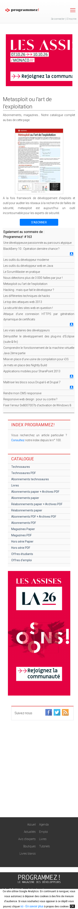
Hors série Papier (22, 541)
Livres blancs (28, 853)
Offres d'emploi (21, 560)
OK (72, 906)
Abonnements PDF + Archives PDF (33, 516)
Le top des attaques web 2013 (22, 302)
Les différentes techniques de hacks (26, 296)
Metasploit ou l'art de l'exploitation (25, 283)
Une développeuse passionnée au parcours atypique (37, 242)
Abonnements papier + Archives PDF (35, 491)
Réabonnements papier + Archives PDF (36, 504)
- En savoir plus (33, 906)
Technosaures (20, 466)
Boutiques (29, 846)
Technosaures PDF (23, 473)
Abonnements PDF (23, 522)
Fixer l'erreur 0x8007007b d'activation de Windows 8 (37, 405)
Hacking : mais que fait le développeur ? (28, 290)
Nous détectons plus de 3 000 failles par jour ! (33, 277)
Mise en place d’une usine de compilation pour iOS (36, 359)
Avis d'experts (27, 839)
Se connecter (57, 18)
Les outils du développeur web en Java (28, 265)
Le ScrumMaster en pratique (21, 271)
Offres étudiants (22, 554)
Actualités (30, 831)
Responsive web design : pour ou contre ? (30, 399)
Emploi (43, 831)
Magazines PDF (21, 535)
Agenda (44, 824)
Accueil (31, 824)
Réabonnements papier (26, 510)
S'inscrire (71, 18)
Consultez (18, 440)
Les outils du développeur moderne (26, 259)
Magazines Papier (23, 529)
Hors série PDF (20, 547)
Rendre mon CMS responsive (22, 393)
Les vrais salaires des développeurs (26, 330)
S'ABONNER (39, 222)
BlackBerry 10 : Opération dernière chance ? (31, 248)
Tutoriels (44, 846)
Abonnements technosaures (30, 479)
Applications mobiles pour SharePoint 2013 (31, 371)
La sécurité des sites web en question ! (28, 308)
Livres (15, 485)
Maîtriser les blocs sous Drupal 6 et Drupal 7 (32, 382)
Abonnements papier (25, 498)
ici (22, 906)
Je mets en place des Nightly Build (25, 365)
